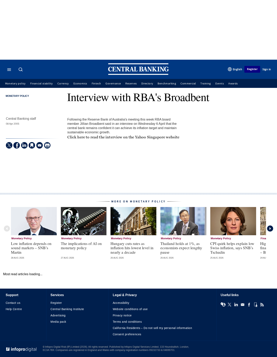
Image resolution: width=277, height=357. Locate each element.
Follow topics (223, 304)
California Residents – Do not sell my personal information (152, 328)
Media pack (58, 322)
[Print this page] (47, 145)
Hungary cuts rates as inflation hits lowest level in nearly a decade (132, 247)
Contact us (13, 303)
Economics (80, 83)
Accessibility (121, 303)
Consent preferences (127, 334)
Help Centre (14, 309)
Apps (255, 304)
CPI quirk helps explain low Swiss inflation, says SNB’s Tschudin (232, 247)
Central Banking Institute (67, 309)
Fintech (96, 83)
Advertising (58, 315)
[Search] (21, 70)
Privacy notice (122, 315)
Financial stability (41, 83)
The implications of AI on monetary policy (81, 245)
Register (252, 69)
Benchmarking (167, 83)
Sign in (266, 69)
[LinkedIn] (24, 145)
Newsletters (242, 304)
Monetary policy (15, 83)
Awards (233, 83)
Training (205, 83)
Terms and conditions (127, 322)
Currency (63, 83)
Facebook (249, 304)
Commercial (188, 83)
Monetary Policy (17, 96)
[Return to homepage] (138, 74)
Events (219, 83)
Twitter (229, 304)
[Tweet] (9, 145)
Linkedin (236, 304)
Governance (113, 83)
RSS (262, 304)
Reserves (131, 83)
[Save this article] (32, 145)
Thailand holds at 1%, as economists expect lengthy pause (181, 247)
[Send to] (39, 145)
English (237, 69)
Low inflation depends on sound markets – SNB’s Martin (31, 247)
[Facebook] (16, 145)
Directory (147, 83)
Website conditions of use (130, 309)
